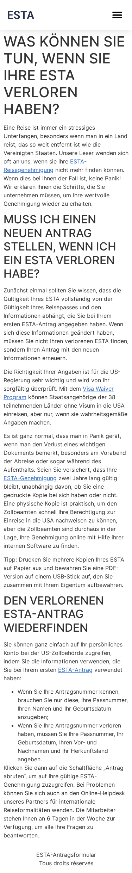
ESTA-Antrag (75, 669)
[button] (117, 15)
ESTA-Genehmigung (30, 478)
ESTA (20, 15)
